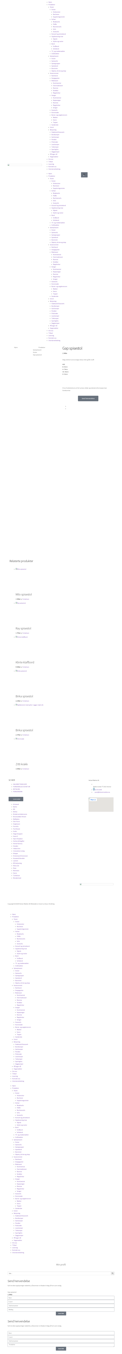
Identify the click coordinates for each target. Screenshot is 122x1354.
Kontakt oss (52, 166)
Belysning (53, 130)
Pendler (54, 139)
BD (14, 809)
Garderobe (54, 125)
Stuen (52, 7)
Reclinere (56, 14)
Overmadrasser (58, 85)
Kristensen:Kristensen (20, 856)
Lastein (15, 861)
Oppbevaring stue (57, 36)
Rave (14, 868)
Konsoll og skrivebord (58, 34)
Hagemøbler (54, 157)
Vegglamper (55, 152)
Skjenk (55, 39)
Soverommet (54, 73)
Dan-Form (16, 821)
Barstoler (54, 68)
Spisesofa (54, 61)
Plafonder (54, 142)
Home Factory (17, 843)
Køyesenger (57, 100)
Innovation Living (19, 851)
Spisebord (54, 66)
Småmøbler (55, 54)
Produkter (51, 5)
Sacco (55, 120)
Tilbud (50, 162)
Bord (53, 44)
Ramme (55, 88)
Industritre (16, 848)
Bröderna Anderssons (20, 814)
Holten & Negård (18, 841)
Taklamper (55, 147)
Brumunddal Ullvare (19, 817)
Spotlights (55, 149)
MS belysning (17, 863)
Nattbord (54, 76)
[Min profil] (61, 1260)
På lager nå (53, 154)
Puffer (55, 24)
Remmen (16, 870)
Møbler (55, 117)
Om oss (50, 159)
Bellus (15, 812)
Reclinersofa (57, 27)
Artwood (16, 804)
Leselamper (55, 144)
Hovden (15, 846)
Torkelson (25, 599)
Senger (53, 95)
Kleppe (15, 853)
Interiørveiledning (54, 169)
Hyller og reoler (58, 41)
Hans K (15, 836)
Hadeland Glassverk (57, 132)
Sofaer (53, 19)
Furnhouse (16, 829)
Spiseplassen (54, 56)
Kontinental (57, 83)
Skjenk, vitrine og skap (58, 71)
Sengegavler (55, 78)
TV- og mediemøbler (58, 51)
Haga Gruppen (17, 834)
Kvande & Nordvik (18, 858)
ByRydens (16, 819)
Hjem (50, 2)
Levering (51, 164)
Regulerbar (56, 93)
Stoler (53, 9)
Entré (52, 127)
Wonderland (17, 878)
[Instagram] (51, 885)
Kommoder (55, 112)
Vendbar (55, 90)
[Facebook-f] (46, 885)
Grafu (15, 831)
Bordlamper (55, 135)
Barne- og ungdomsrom (59, 115)
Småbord (56, 46)
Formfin (15, 826)
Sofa (54, 29)
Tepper (55, 122)
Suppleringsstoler (59, 17)
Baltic (15, 807)
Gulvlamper (55, 137)
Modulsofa (56, 22)
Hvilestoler (56, 12)
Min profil (61, 1264)
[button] (16, 799)
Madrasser (54, 81)
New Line (16, 866)
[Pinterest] (56, 885)
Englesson (16, 824)
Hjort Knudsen (18, 839)
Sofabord (56, 49)
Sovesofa (56, 32)
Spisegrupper (55, 63)
